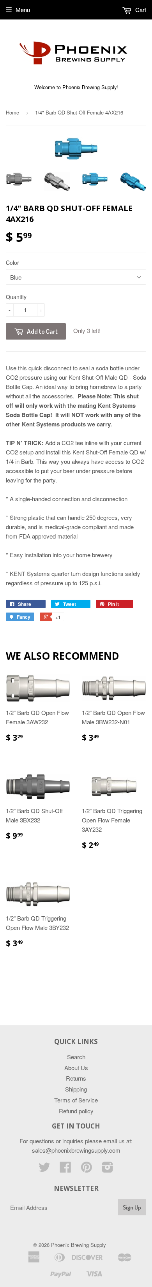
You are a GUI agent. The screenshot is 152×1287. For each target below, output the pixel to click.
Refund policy (76, 1111)
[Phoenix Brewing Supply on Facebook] (65, 1169)
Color (12, 262)
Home (12, 112)
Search (76, 1057)
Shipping (76, 1089)
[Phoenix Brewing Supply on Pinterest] (86, 1169)
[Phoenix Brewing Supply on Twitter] (44, 1169)
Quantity (16, 297)
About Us (76, 1067)
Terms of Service (76, 1100)
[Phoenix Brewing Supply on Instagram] (107, 1169)
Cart (140, 9)
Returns (76, 1078)
